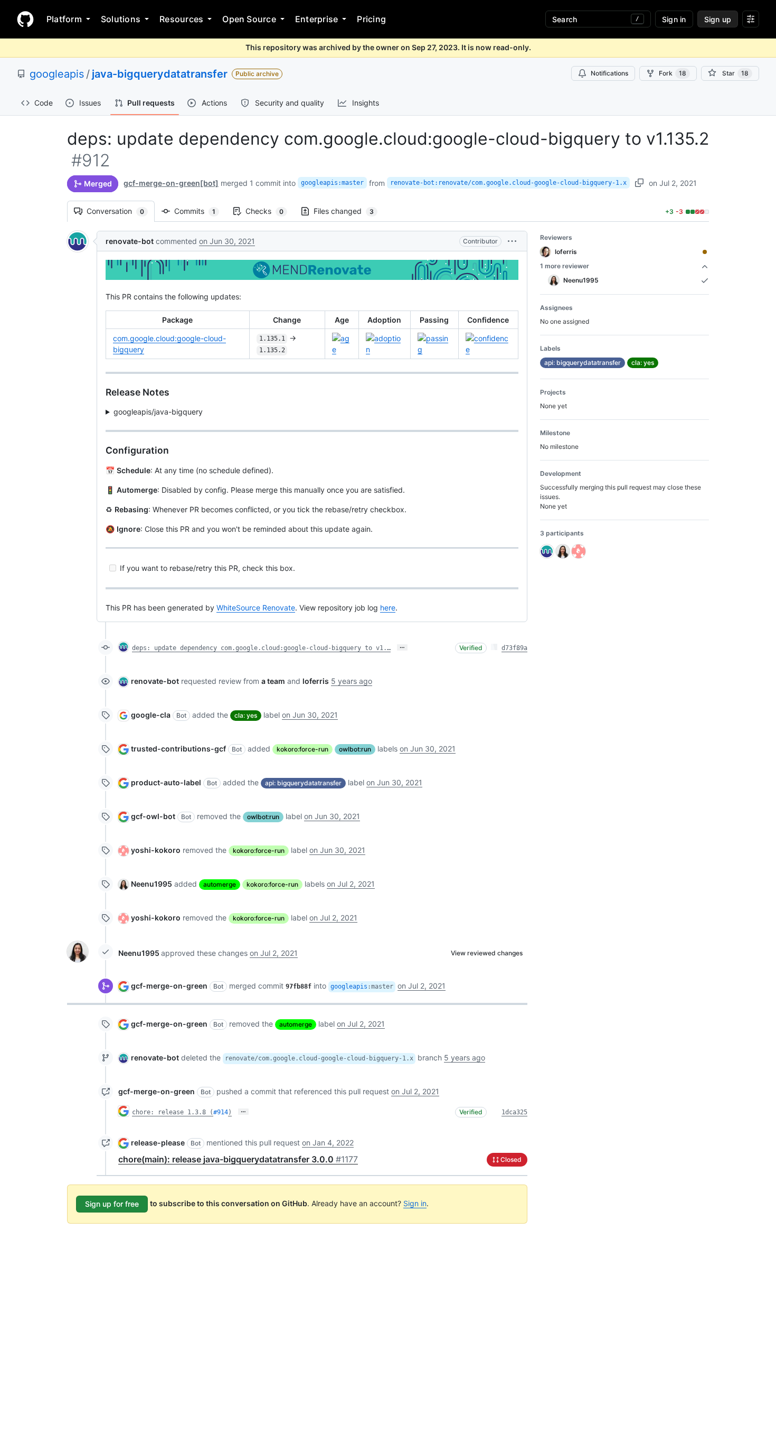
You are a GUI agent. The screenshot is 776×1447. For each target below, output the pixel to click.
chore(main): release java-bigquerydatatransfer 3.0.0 (238, 1159)
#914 (220, 1112)
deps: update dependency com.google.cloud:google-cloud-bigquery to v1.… (261, 648)
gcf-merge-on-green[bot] (171, 182)
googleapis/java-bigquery (158, 411)
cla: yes (245, 715)
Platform (64, 19)
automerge (219, 884)
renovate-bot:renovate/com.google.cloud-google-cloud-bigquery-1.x (508, 182)
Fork (672, 73)
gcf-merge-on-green (169, 985)
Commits (200, 210)
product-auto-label (166, 782)
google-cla (151, 714)
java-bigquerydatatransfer (160, 74)
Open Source (249, 19)
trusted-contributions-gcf (178, 748)
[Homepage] (25, 19)
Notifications (609, 73)
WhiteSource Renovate (255, 607)
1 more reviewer (564, 266)
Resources (181, 19)
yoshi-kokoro (156, 849)
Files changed (349, 210)
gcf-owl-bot (153, 816)
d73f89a (514, 648)
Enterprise (316, 19)
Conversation (121, 210)
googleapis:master (332, 182)
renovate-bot (130, 241)
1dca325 (514, 1112)
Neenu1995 (151, 883)
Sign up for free (112, 1203)
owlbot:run (355, 749)
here (387, 607)
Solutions (120, 19)
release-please (158, 1142)
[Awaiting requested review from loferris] (705, 252)
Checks (269, 210)
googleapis (57, 74)
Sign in (415, 1203)
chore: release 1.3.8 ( (172, 1112)
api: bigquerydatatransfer (303, 783)
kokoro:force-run (302, 749)
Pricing (371, 19)
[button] (512, 241)
